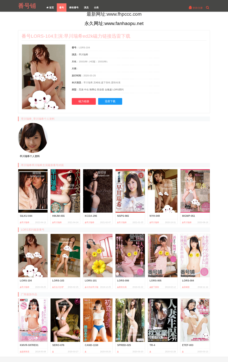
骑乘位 (92, 89)
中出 (86, 89)
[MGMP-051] (195, 191)
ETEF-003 (187, 345)
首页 (51, 7)
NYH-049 (155, 215)
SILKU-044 (26, 215)
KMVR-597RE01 (29, 345)
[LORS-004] (195, 255)
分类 (96, 7)
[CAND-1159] (97, 320)
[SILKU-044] (33, 191)
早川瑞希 (83, 54)
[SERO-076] (65, 320)
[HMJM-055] (65, 191)
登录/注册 (197, 8)
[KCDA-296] (97, 191)
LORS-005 (155, 280)
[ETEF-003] (195, 320)
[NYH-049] (162, 191)
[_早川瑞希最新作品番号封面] (33, 138)
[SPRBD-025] (130, 320)
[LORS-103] (65, 255)
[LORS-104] (33, 255)
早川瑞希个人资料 (30, 156)
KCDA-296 (91, 215)
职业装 (100, 89)
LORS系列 (118, 89)
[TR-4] (162, 320)
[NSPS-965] (130, 191)
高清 (81, 89)
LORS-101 (91, 280)
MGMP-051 (188, 215)
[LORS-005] (162, 255)
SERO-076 (58, 345)
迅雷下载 (110, 101)
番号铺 (27, 5)
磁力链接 (83, 101)
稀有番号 (74, 7)
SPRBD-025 (124, 345)
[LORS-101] (97, 255)
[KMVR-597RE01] (33, 320)
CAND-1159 (91, 345)
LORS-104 (26, 280)
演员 (86, 7)
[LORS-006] (130, 255)
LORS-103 (58, 280)
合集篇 (108, 89)
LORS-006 (123, 280)
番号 (61, 7)
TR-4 (152, 345)
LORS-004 (188, 280)
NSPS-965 (123, 215)
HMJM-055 (58, 215)
